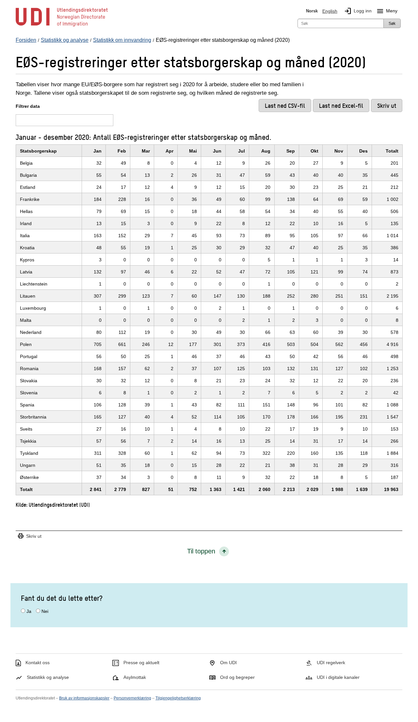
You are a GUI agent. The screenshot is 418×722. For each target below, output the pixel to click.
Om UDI (228, 662)
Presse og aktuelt (141, 662)
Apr (169, 151)
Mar (146, 151)
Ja (28, 611)
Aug (265, 151)
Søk (392, 23)
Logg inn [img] (358, 11)
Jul (241, 151)
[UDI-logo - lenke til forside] (62, 26)
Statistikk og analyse (48, 677)
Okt (314, 151)
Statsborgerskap (38, 151)
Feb (122, 151)
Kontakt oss (37, 662)
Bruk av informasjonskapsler (84, 698)
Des (363, 151)
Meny (386, 11)
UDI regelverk (331, 662)
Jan (97, 151)
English (329, 11)
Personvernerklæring (132, 698)
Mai (193, 151)
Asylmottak (134, 677)
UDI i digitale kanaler (338, 677)
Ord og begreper (237, 677)
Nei (44, 611)
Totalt (392, 151)
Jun (217, 151)
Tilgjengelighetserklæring (178, 698)
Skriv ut (29, 536)
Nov (338, 151)
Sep (290, 151)
